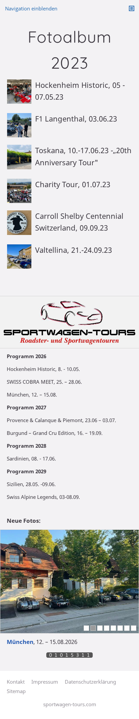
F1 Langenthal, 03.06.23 (76, 118)
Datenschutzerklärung (90, 681)
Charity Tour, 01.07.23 (72, 184)
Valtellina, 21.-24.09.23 (73, 250)
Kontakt (16, 681)
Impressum (44, 681)
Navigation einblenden (31, 8)
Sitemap (16, 691)
